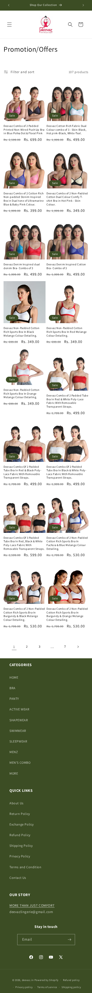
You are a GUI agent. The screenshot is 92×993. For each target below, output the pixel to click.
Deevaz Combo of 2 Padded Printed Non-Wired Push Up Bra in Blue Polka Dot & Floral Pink (24, 129)
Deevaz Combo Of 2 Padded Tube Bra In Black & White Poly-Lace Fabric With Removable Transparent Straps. (66, 472)
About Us (16, 803)
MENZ (13, 752)
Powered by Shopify (46, 979)
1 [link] (14, 646)
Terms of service (47, 987)
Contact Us (17, 878)
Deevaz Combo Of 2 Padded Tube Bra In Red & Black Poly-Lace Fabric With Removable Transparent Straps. (22, 472)
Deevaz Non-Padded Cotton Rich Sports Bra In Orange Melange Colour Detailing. (21, 393)
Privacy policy (24, 987)
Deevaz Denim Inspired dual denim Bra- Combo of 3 (22, 266)
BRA (12, 688)
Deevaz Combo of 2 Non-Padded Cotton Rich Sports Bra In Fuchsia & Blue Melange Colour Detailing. (67, 543)
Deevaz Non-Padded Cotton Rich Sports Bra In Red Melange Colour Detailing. (66, 331)
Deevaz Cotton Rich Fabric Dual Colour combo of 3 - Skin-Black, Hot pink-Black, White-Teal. (66, 129)
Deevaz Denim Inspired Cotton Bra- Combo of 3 (66, 266)
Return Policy (19, 814)
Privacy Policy (19, 856)
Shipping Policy (21, 845)
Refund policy (71, 980)
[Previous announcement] (9, 5)
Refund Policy (19, 835)
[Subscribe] (69, 939)
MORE (13, 773)
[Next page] (78, 647)
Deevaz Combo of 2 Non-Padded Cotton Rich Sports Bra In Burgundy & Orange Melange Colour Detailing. (67, 614)
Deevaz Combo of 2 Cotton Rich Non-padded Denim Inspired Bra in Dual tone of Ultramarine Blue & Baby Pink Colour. (24, 199)
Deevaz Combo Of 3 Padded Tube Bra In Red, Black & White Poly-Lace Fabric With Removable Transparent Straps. (24, 543)
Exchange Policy (21, 824)
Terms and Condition (25, 867)
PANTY (14, 699)
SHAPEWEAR (18, 720)
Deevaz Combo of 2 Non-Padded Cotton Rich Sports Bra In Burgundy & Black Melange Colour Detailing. (24, 614)
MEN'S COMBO (20, 762)
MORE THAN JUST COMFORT (31, 905)
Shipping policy (71, 987)
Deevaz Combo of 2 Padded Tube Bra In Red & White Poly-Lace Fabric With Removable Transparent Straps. (67, 401)
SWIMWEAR (17, 731)
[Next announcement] (83, 5)
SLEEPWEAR (18, 741)
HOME (13, 677)
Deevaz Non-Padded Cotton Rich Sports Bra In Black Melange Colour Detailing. (21, 331)
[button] (9, 24)
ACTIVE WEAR (19, 709)
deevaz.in (28, 979)
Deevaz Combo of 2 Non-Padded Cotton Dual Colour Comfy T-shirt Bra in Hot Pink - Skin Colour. (67, 199)
